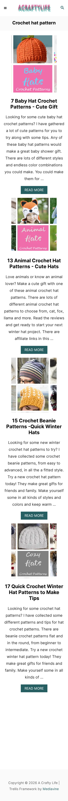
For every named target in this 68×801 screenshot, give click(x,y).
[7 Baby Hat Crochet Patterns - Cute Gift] (34, 65)
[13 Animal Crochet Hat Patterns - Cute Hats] (34, 227)
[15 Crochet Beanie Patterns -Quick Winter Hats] (34, 387)
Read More (36, 191)
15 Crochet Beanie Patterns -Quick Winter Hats (34, 426)
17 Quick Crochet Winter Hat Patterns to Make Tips (34, 592)
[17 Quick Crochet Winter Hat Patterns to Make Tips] (34, 552)
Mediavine (51, 789)
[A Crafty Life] (34, 8)
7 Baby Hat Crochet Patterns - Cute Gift (34, 104)
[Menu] (5, 8)
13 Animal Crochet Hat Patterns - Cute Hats (34, 263)
